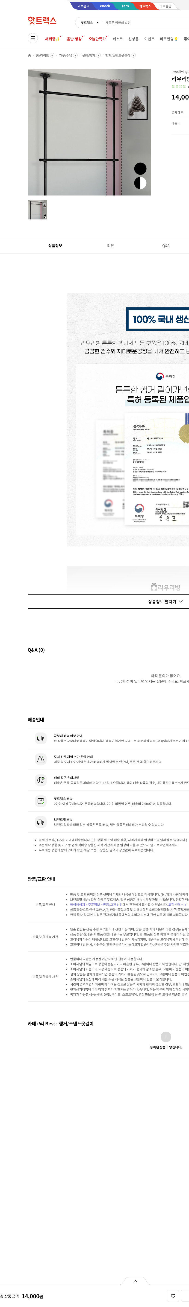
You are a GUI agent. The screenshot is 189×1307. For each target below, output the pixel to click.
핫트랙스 (87, 22)
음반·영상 (74, 38)
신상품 (133, 38)
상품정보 (55, 245)
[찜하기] (173, 1296)
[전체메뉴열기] (33, 38)
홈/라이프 (42, 55)
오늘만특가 (97, 38)
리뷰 (110, 245)
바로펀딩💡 (169, 38)
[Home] (29, 55)
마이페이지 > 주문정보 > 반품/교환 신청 (96, 904)
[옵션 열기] (135, 1281)
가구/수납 (65, 55)
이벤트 (149, 38)
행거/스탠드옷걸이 (117, 55)
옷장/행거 (88, 55)
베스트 (118, 38)
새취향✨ (52, 38)
